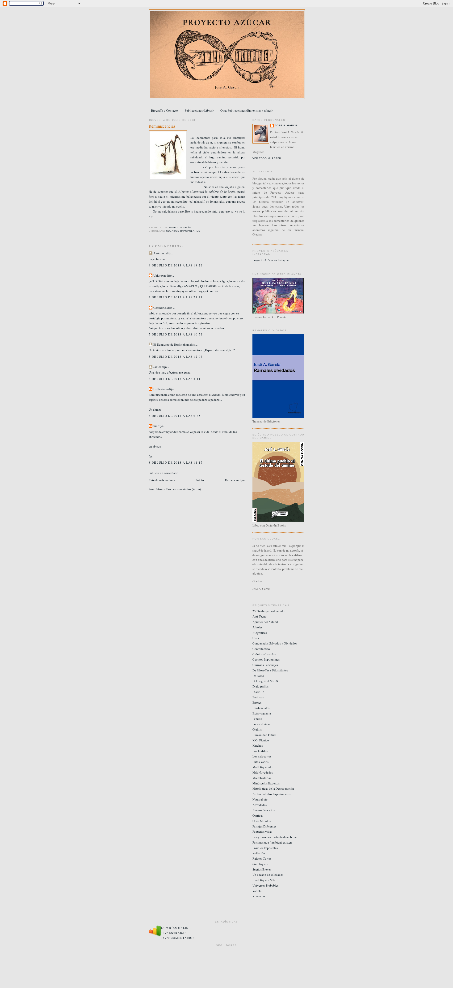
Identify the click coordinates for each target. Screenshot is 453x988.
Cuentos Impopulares (183, 231)
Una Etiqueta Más (263, 880)
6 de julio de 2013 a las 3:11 (175, 379)
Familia (257, 719)
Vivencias (258, 896)
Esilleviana (160, 389)
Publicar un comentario (163, 473)
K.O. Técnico (260, 740)
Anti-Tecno (259, 616)
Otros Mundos (261, 821)
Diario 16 (258, 692)
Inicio (200, 480)
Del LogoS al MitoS (265, 681)
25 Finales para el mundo (268, 611)
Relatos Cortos (261, 858)
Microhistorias (261, 778)
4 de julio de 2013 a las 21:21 (176, 297)
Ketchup (257, 745)
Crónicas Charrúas (264, 654)
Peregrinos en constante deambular (274, 837)
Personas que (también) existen (272, 842)
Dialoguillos (260, 686)
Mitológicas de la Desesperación (273, 788)
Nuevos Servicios (263, 810)
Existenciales (260, 708)
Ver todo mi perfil (267, 158)
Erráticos (258, 697)
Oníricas (257, 815)
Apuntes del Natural (265, 622)
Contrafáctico (261, 649)
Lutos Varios (260, 762)
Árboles (257, 627)
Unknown (159, 275)
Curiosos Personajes (265, 665)
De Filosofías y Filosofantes (270, 670)
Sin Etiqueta (260, 864)
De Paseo (258, 676)
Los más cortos (261, 756)
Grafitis (257, 729)
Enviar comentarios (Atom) (183, 489)
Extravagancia (261, 713)
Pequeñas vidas (262, 831)
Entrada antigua (235, 480)
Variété (256, 891)
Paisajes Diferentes (264, 826)
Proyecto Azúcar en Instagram (271, 260)
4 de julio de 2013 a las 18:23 (176, 265)
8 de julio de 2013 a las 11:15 (176, 462)
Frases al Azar (261, 724)
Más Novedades (262, 772)
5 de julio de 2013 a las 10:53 (176, 334)
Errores (256, 702)
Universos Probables (265, 885)
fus (155, 426)
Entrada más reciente (162, 480)
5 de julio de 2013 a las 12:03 (176, 356)
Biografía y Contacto (164, 110)
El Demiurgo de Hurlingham (171, 344)
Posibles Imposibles (265, 848)
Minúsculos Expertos (266, 783)
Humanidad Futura (264, 735)
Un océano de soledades (267, 874)
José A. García (286, 125)
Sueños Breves (261, 869)
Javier (157, 367)
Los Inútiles (260, 751)
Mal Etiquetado (262, 767)
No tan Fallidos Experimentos (271, 794)
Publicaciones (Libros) (199, 110)
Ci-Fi (255, 638)
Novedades (259, 805)
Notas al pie (260, 799)
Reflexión (258, 853)
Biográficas (259, 633)
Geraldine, (160, 307)
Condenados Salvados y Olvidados (274, 643)
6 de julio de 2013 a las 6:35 (175, 415)
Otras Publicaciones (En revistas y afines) (246, 110)
